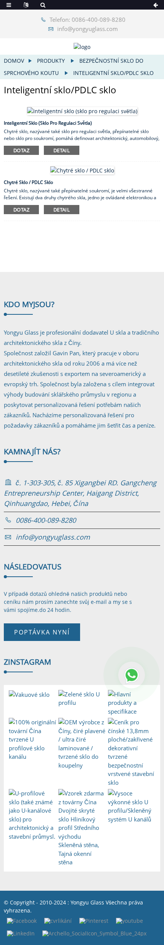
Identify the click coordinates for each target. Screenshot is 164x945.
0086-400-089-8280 (46, 520)
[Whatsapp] (131, 675)
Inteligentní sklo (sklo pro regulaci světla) (48, 123)
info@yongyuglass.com (87, 29)
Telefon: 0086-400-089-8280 (87, 19)
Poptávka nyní (42, 632)
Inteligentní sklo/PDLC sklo (113, 72)
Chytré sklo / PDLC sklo (28, 182)
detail (61, 150)
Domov (14, 60)
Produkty (51, 60)
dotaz (21, 150)
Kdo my (29, 304)
